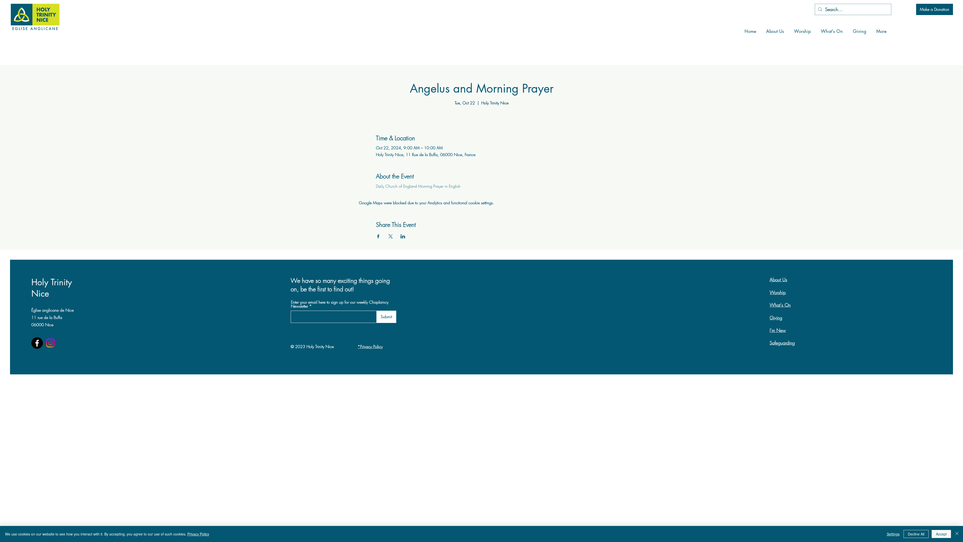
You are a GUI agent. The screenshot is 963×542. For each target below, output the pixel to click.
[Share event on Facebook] (378, 236)
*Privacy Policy (370, 346)
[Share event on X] (390, 236)
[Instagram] (50, 343)
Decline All (916, 533)
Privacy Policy (198, 533)
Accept (941, 533)
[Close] (957, 534)
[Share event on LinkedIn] (402, 236)
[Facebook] (37, 343)
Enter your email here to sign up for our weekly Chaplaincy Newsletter (339, 304)
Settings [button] (893, 533)
